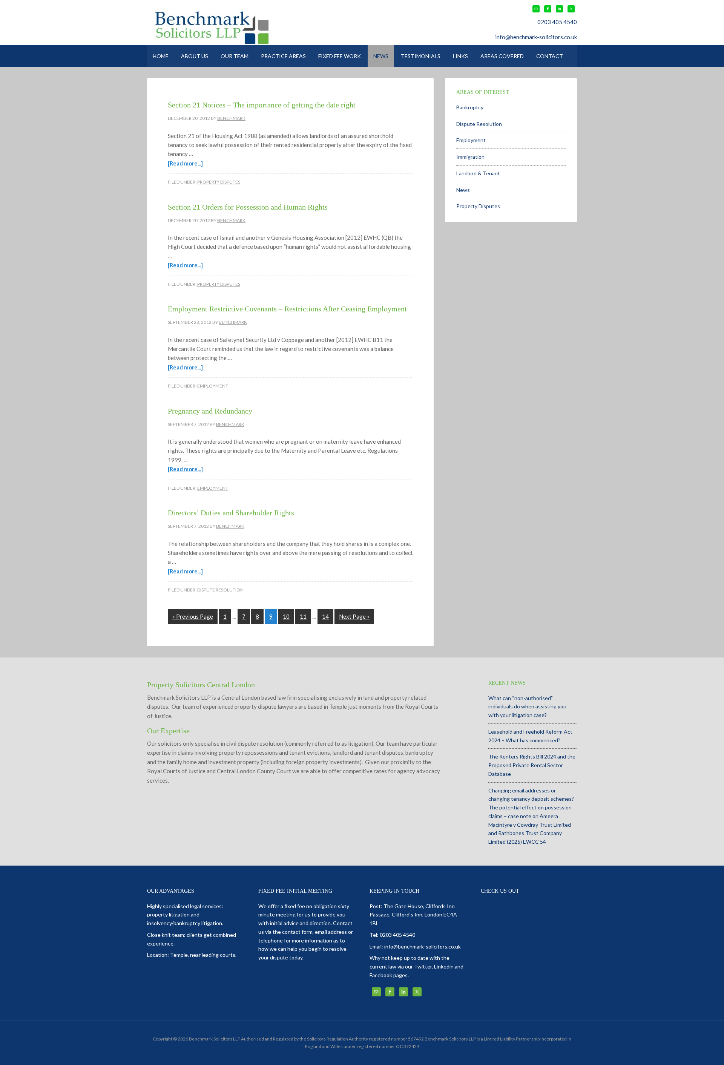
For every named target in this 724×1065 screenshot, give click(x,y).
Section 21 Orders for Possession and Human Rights (248, 207)
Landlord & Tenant (478, 173)
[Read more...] (185, 163)
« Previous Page (192, 616)
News (463, 190)
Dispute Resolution (220, 590)
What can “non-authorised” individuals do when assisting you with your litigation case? (527, 707)
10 (286, 616)
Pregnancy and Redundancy (210, 411)
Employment (212, 386)
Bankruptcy (469, 107)
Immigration (470, 156)
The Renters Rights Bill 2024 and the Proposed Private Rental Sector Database (531, 765)
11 (303, 616)
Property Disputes (218, 182)
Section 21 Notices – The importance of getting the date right (262, 105)
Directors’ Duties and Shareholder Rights (231, 513)
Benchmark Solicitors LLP (251, 26)
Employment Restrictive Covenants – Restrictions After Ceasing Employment (287, 309)
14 (325, 616)
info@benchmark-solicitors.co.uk (536, 37)
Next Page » (354, 616)
